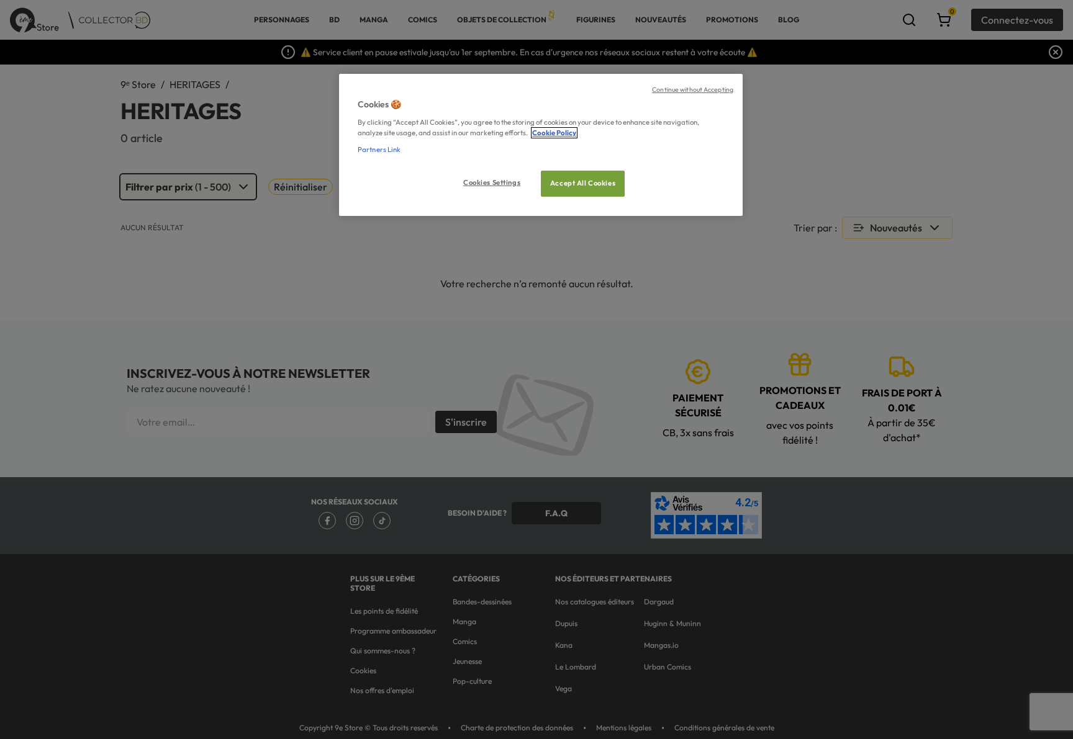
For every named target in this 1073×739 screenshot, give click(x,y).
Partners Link (379, 149)
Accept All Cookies (582, 183)
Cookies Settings (491, 182)
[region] (541, 145)
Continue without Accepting (692, 89)
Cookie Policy (554, 132)
